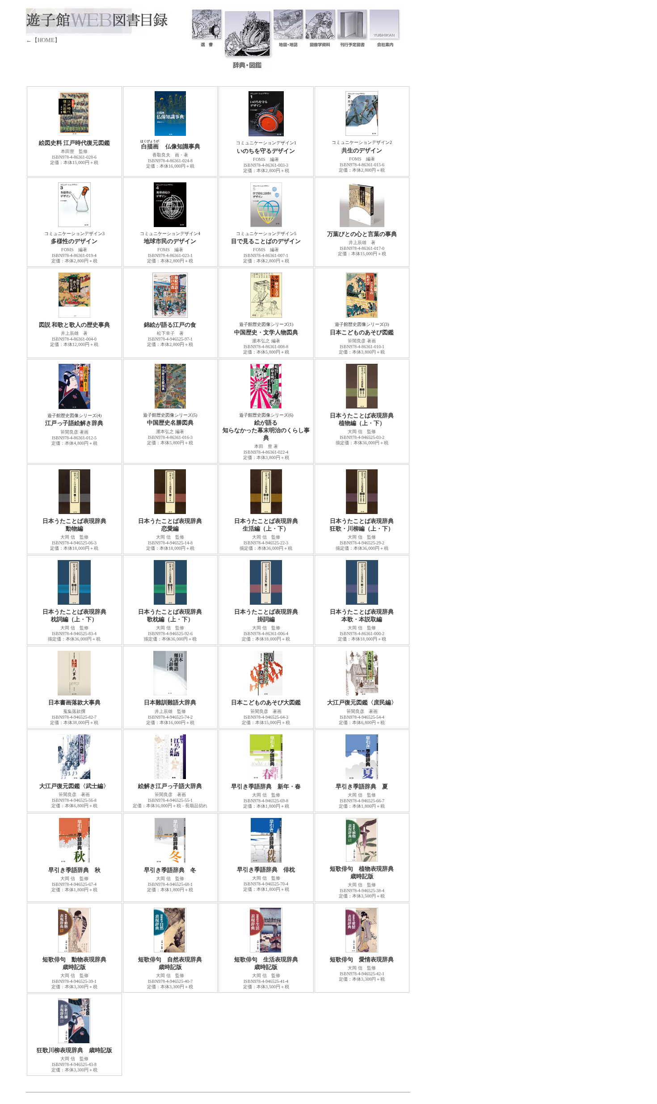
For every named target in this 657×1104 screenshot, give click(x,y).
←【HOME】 (43, 40)
